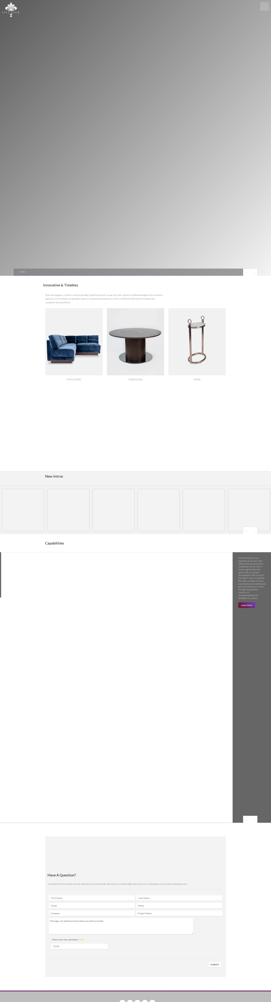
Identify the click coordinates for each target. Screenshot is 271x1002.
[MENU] (264, 6)
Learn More (246, 605)
